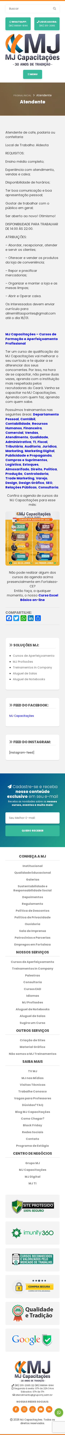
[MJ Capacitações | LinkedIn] (49, 1409)
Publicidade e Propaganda (28, 455)
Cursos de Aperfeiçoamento (34, 656)
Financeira (32, 428)
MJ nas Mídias (32, 1078)
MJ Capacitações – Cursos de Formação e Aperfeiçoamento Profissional (31, 338)
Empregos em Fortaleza (32, 945)
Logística (13, 464)
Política (50, 469)
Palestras (32, 976)
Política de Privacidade (32, 917)
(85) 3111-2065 (48, 23)
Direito (36, 469)
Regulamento (32, 904)
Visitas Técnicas (32, 1085)
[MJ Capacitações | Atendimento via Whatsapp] (59, 1412)
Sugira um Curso (32, 1023)
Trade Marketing (19, 478)
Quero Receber (33, 830)
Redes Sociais (32, 1132)
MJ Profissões (23, 662)
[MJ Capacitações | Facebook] (16, 1409)
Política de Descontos (32, 911)
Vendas (31, 432)
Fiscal (42, 442)
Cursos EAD (32, 989)
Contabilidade (17, 423)
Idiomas (32, 996)
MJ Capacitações (21, 716)
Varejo (41, 478)
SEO (49, 482)
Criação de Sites (32, 1040)
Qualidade (39, 437)
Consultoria (48, 487)
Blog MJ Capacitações (32, 1112)
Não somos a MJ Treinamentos (32, 1054)
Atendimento (16, 437)
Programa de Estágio (32, 1146)
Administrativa (18, 442)
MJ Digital (32, 1177)
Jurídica (49, 446)
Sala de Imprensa (32, 931)
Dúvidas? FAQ (32, 1105)
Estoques (30, 464)
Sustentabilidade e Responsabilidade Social (32, 888)
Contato (32, 1139)
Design (11, 482)
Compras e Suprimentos (26, 460)
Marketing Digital (39, 451)
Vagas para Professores (32, 1098)
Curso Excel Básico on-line (39, 597)
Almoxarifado (17, 469)
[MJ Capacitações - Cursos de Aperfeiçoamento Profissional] (32, 50)
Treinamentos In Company (32, 667)
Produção (13, 473)
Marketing (14, 451)
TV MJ (32, 1071)
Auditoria (33, 446)
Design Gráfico (31, 482)
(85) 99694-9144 (18, 23)
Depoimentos (32, 897)
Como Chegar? (32, 1119)
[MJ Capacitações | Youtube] (41, 1409)
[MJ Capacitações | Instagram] (24, 1409)
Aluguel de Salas (25, 673)
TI (34, 442)
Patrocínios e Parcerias (32, 938)
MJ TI (32, 1183)
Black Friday (32, 1125)
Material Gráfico (32, 1047)
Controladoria (36, 473)
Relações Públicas (21, 487)
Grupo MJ (32, 1163)
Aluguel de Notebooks (29, 679)
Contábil (27, 419)
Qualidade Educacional (32, 873)
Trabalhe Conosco (32, 1092)
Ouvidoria (32, 924)
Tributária (14, 446)
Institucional (33, 866)
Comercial (14, 432)
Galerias (32, 880)
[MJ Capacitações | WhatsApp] (32, 1409)
